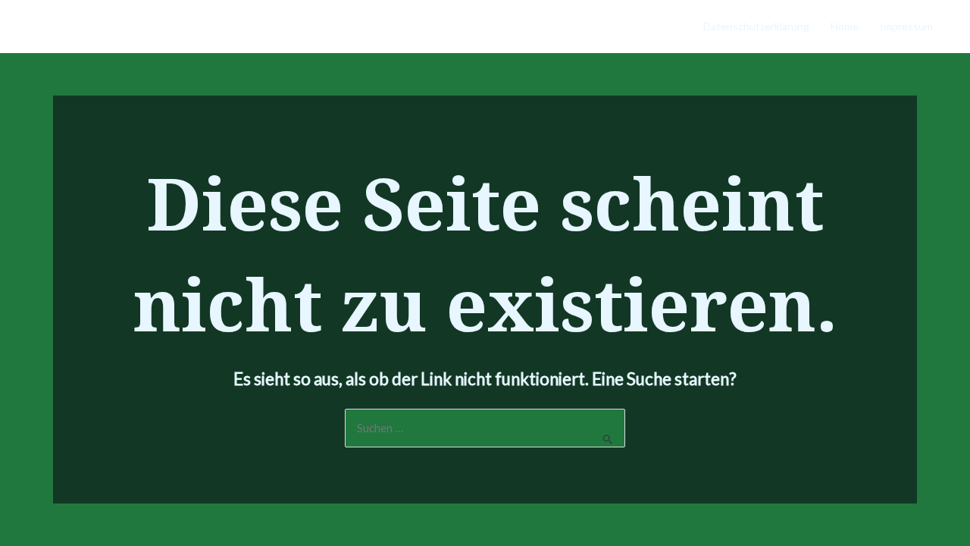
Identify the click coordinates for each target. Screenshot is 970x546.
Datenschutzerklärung (756, 26)
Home (845, 26)
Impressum (906, 26)
